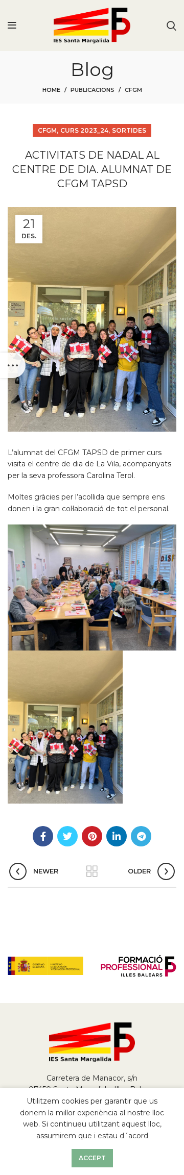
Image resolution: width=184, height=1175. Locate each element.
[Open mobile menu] (12, 25)
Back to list (92, 871)
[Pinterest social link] (92, 836)
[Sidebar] (13, 365)
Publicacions (92, 89)
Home (51, 89)
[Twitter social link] (67, 836)
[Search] (171, 25)
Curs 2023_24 (84, 130)
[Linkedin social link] (116, 836)
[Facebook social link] (43, 836)
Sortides (129, 130)
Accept (92, 1158)
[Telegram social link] (141, 836)
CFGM (133, 89)
